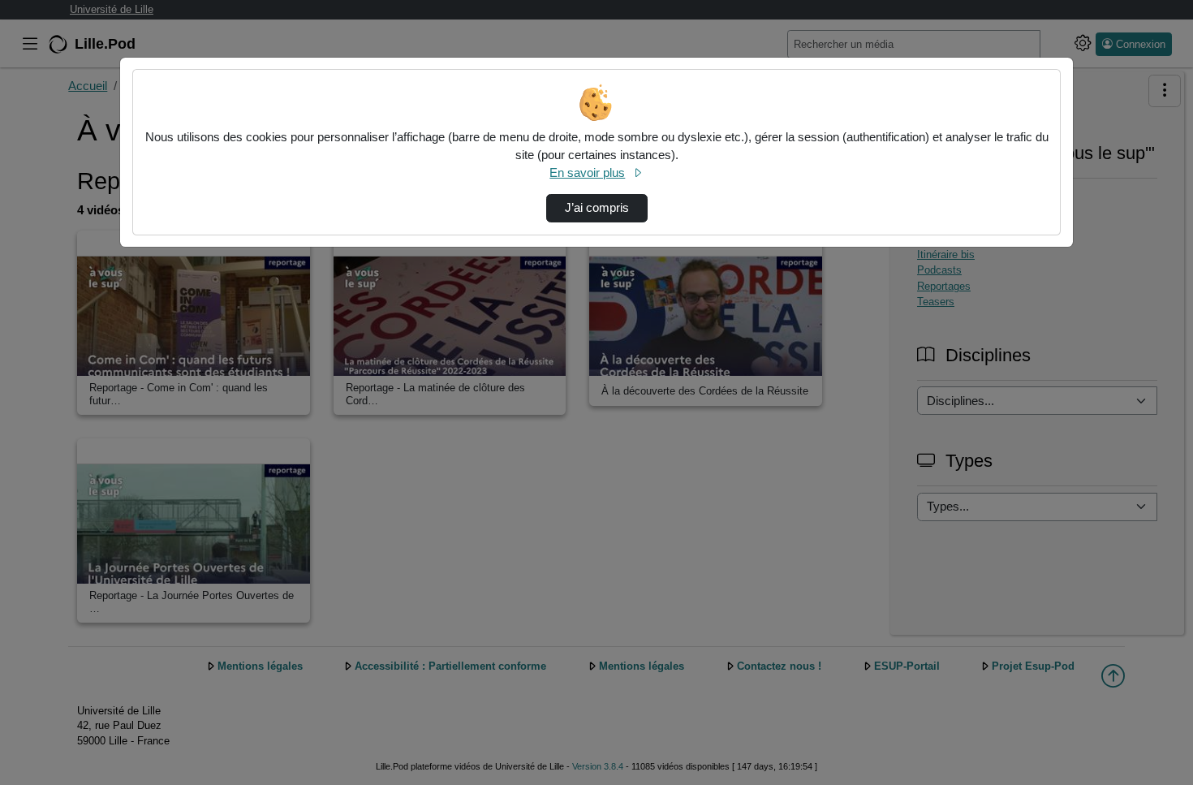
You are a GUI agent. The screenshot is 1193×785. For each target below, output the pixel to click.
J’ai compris (597, 207)
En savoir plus (587, 172)
